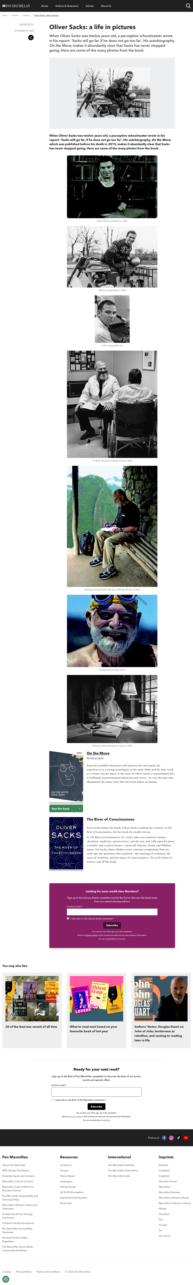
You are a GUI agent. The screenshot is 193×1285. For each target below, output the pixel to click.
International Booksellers (73, 1197)
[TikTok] (178, 1137)
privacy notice (91, 935)
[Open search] (188, 5)
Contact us (66, 1165)
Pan (161, 1219)
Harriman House (168, 1181)
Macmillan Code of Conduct (17, 1181)
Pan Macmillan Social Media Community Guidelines (17, 1248)
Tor (160, 1230)
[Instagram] (171, 1137)
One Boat (164, 1214)
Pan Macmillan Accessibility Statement (17, 1230)
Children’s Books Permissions (18, 1223)
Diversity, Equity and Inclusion (18, 1175)
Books (44, 5)
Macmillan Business (169, 1192)
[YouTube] (186, 1138)
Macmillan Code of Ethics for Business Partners (18, 1188)
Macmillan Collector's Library (175, 1203)
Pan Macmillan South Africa (123, 1170)
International (119, 1157)
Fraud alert (66, 1203)
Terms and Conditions (48, 1271)
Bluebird (163, 1165)
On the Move (98, 753)
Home (4, 15)
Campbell (164, 1170)
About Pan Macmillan (14, 1165)
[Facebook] (164, 1137)
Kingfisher (164, 1175)
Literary (26, 15)
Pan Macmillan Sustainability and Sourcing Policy (20, 1197)
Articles (90, 5)
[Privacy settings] (5, 1279)
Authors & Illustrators (66, 5)
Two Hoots (164, 1235)
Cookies (6, 1271)
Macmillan (164, 1186)
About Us (106, 5)
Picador (163, 1224)
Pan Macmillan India (119, 1175)
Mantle (162, 1208)
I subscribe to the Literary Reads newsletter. (92, 918)
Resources (69, 1157)
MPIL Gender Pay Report (15, 1170)
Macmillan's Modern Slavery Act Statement (19, 1206)
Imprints (166, 1157)
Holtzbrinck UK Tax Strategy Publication (17, 1216)
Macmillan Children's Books (174, 1197)
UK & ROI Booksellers (72, 1192)
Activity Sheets (68, 1186)
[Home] (16, 6)
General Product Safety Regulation (15, 1239)
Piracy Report (67, 1175)
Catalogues (66, 1181)
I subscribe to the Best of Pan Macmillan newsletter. (80, 1100)
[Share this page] (31, 37)
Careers (64, 1170)
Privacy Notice (24, 1271)
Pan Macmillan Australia (121, 1165)
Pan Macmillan (15, 1157)
